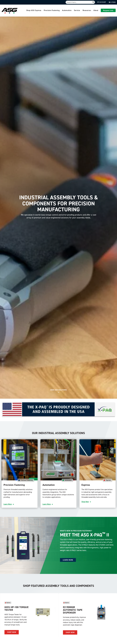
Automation (66, 10)
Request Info (108, 10)
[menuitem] (33, 11)
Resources (87, 10)
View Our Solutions (58, 390)
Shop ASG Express (33, 10)
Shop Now (85, 502)
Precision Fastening (52, 10)
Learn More (8, 504)
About (95, 10)
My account (101, 2)
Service (77, 10)
